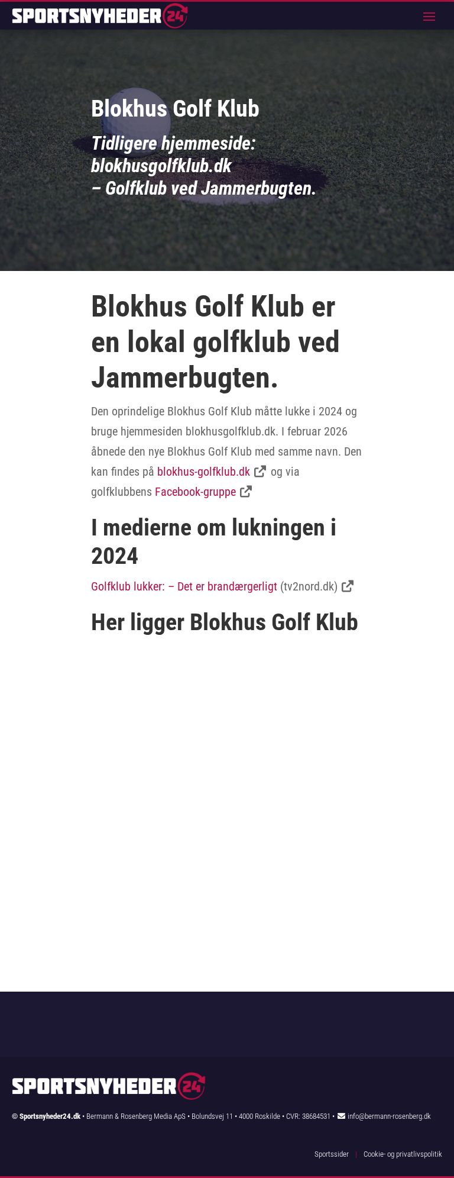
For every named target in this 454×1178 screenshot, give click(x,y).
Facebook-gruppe (195, 492)
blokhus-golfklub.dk (203, 471)
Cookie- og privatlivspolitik (403, 1154)
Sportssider (331, 1154)
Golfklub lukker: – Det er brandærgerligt (184, 586)
